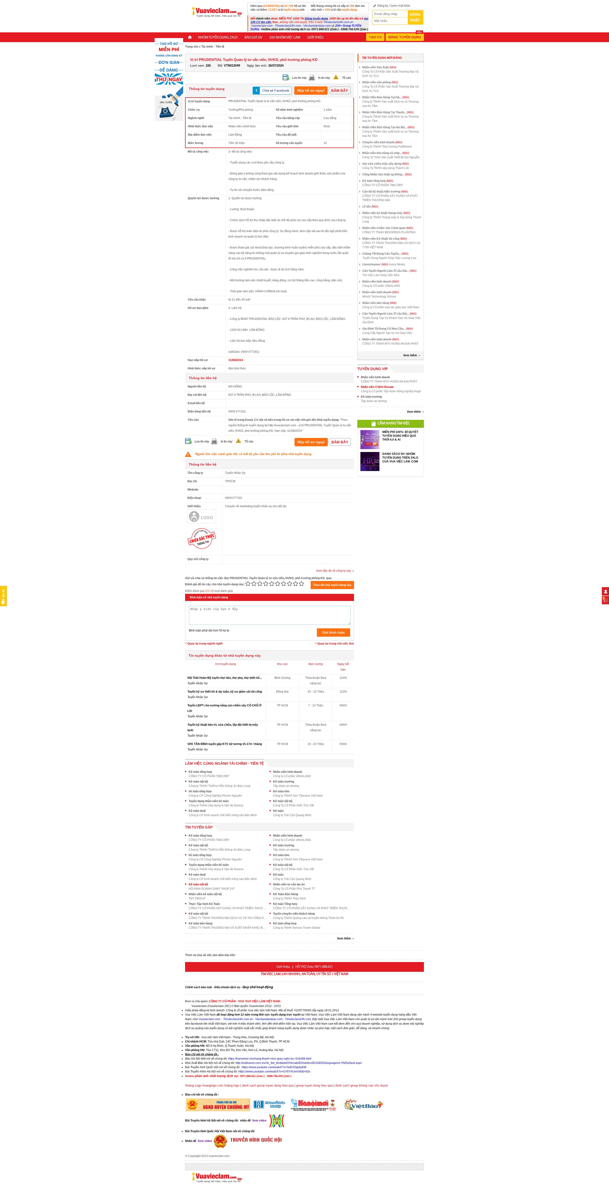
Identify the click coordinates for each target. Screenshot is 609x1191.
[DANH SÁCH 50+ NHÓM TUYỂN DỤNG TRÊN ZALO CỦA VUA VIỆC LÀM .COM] (369, 461)
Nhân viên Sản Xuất (379, 67)
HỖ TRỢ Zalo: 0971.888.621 (314, 967)
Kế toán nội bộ (198, 781)
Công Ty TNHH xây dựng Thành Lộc (385, 168)
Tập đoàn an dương (286, 786)
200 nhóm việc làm (284, 38)
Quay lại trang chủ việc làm (335, 643)
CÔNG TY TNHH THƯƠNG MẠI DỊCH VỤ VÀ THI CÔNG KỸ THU (228, 918)
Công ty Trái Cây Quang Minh (292, 815)
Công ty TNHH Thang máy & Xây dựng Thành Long (391, 219)
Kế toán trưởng (283, 781)
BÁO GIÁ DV (253, 38)
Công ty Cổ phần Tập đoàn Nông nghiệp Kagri (391, 391)
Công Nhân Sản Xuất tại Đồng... (387, 174)
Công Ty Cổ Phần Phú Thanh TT (294, 888)
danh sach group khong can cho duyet (361, 1085)
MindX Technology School (379, 296)
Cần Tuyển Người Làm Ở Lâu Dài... (389, 271)
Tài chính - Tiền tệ (212, 46)
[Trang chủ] (190, 37)
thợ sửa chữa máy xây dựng (385, 163)
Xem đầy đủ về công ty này (333, 570)
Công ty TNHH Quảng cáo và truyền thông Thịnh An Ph (308, 918)
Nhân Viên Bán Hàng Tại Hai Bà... (388, 127)
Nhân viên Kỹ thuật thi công (384, 238)
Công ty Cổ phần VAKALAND (292, 776)
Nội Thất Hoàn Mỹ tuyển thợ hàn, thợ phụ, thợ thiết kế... (224, 678)
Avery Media (397, 264)
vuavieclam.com (219, 1156)
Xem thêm (410, 355)
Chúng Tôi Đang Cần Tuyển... (385, 253)
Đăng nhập (415, 17)
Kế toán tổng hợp (200, 772)
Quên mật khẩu (400, 5)
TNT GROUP (197, 898)
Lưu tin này (299, 77)
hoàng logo (231, 1085)
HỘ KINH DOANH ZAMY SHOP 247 (212, 888)
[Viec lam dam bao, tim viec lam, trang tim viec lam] (215, 12)
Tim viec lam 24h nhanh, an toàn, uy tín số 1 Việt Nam (304, 974)
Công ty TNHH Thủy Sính (289, 898)
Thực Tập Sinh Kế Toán (204, 904)
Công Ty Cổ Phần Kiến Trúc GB (293, 805)
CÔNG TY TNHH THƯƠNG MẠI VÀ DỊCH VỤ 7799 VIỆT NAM (391, 245)
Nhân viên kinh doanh (287, 772)
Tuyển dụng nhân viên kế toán (209, 801)
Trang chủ (191, 46)
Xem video (204, 1141)
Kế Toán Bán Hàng (285, 894)
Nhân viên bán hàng (379, 303)
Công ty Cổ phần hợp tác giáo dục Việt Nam (390, 307)
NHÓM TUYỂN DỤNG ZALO (217, 38)
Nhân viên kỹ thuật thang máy (386, 213)
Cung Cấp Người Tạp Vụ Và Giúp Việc (387, 333)
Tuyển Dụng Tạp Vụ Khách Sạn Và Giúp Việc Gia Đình (391, 320)
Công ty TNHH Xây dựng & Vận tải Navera (216, 805)
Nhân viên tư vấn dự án (289, 884)
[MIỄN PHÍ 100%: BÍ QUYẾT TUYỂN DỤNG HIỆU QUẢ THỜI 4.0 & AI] (369, 439)
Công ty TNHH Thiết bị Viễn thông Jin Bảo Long (219, 786)
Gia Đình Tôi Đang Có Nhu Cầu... (387, 328)
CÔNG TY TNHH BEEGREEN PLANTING (389, 232)
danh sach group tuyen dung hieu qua (268, 1085)
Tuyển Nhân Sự (197, 683)
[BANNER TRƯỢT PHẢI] (169, 79)
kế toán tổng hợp (200, 791)
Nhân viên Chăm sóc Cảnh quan (387, 228)
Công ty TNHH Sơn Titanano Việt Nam (298, 795)
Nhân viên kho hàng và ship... (385, 153)
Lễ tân (370, 206)
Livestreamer (375, 264)
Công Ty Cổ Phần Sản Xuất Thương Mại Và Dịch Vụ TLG (390, 74)
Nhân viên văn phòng (380, 82)
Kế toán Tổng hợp (285, 904)
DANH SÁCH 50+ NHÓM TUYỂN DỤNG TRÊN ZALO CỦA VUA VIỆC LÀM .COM (400, 457)
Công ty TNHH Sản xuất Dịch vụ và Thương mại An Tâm (390, 104)
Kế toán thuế (197, 811)
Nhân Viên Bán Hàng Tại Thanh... (388, 112)
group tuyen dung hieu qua (314, 1085)
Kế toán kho (281, 791)
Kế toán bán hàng (200, 923)
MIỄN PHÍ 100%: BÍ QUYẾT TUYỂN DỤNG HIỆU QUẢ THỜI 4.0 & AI (400, 435)
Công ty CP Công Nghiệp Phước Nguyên (215, 795)
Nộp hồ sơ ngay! (311, 90)
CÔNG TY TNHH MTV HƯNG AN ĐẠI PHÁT (390, 343)
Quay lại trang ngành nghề (205, 643)
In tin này (324, 77)
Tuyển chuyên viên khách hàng (294, 913)
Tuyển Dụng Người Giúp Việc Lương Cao (389, 258)
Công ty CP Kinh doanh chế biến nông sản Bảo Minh (223, 815)
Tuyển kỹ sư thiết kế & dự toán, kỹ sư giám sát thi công (224, 691)
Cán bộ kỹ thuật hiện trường (385, 191)
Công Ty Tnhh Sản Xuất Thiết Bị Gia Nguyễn (391, 157)
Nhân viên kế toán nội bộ (205, 894)
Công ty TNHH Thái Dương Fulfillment (387, 146)
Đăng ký (383, 5)
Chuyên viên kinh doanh (382, 142)
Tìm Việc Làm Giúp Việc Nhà (380, 275)
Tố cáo (346, 77)
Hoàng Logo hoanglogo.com (204, 1085)
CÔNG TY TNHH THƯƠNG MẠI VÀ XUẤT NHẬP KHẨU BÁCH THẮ (228, 927)
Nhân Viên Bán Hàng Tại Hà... (385, 97)
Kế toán (278, 811)
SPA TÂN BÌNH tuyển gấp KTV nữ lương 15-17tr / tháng (224, 744)
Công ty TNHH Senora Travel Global (296, 927)
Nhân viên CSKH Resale (377, 387)
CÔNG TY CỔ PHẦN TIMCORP (209, 776)
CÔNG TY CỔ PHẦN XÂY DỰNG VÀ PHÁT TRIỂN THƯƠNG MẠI (228, 908)
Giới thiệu (315, 38)
